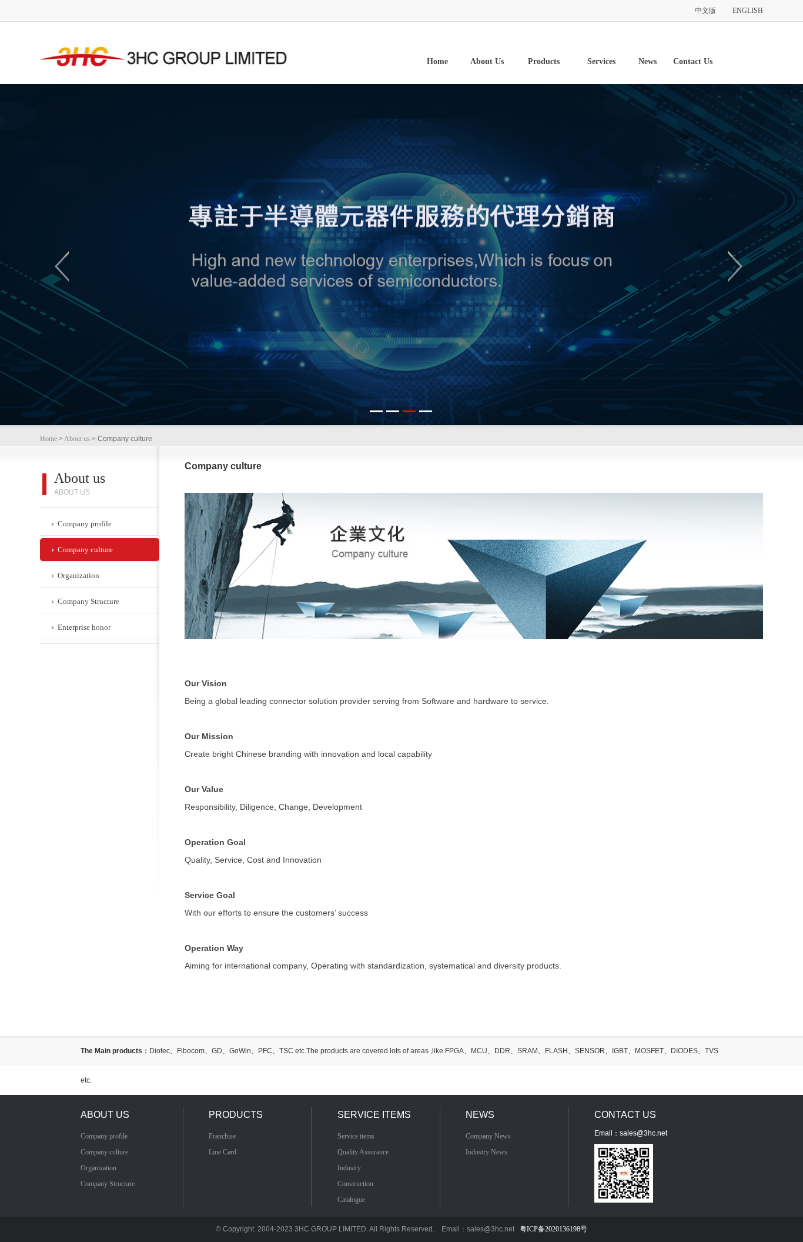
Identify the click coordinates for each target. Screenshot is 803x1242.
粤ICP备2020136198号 (553, 1229)
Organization (76, 575)
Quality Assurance (363, 1152)
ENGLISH (747, 10)
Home (437, 61)
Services (601, 61)
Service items (355, 1136)
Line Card (222, 1152)
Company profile (83, 523)
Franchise (222, 1136)
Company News (488, 1136)
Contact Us (692, 61)
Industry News (486, 1152)
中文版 (705, 10)
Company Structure (86, 601)
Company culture (83, 549)
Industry (349, 1168)
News (647, 61)
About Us (487, 61)
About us (77, 439)
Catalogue (351, 1200)
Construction (355, 1184)
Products (544, 61)
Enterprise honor (82, 627)
